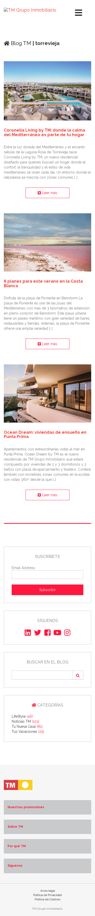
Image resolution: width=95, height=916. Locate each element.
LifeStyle (22, 716)
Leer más (49, 193)
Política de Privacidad (47, 895)
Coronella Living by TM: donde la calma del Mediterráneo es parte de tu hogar (44, 132)
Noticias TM (25, 721)
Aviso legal (47, 890)
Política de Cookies (47, 899)
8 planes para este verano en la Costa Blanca (43, 283)
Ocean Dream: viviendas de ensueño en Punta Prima (45, 434)
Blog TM (20, 43)
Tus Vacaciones (28, 732)
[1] (77, 675)
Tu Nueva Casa (27, 726)
